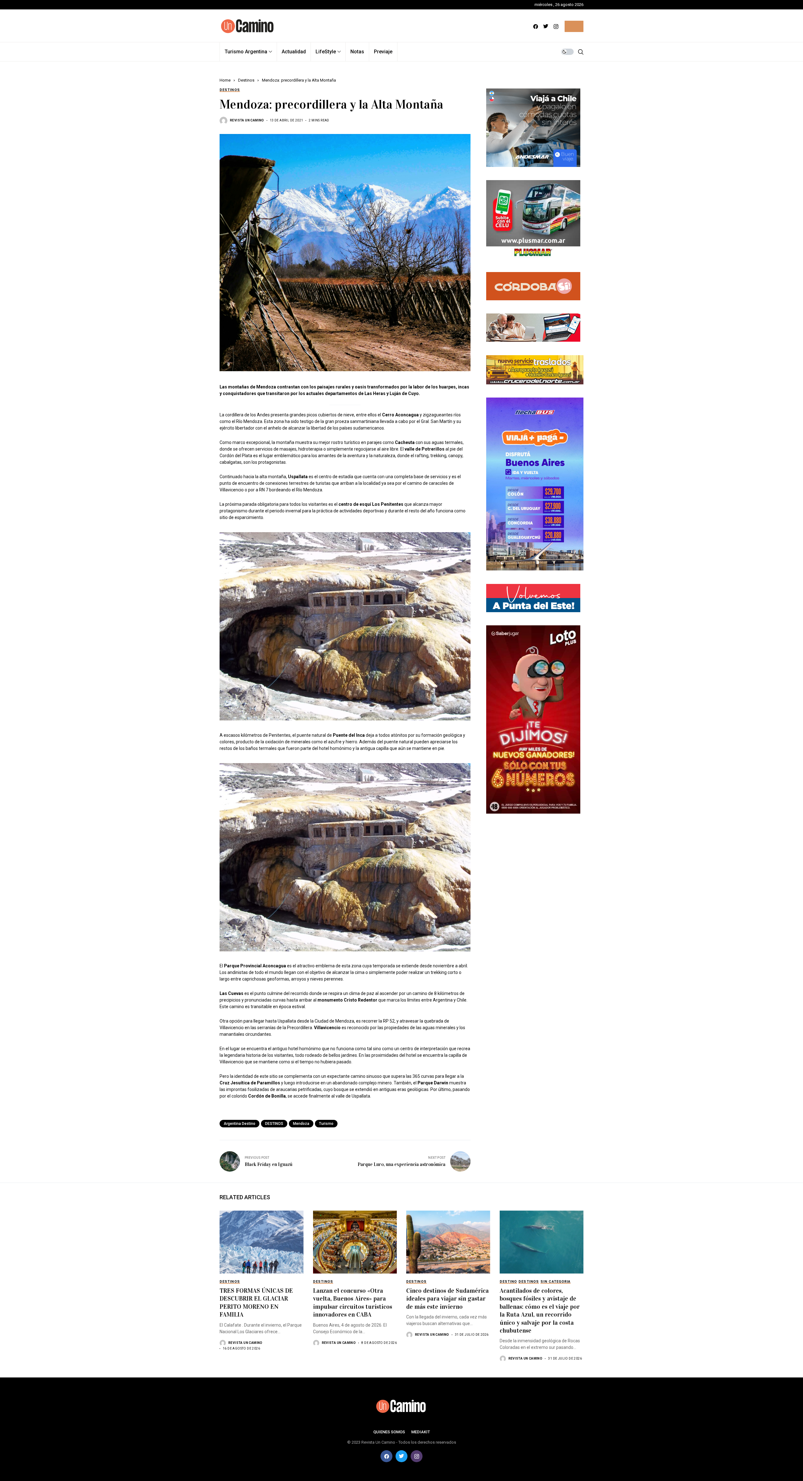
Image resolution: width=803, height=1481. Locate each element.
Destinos (246, 80)
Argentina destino (239, 1123)
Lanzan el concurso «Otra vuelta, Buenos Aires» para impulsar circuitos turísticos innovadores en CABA (352, 1302)
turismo (326, 1123)
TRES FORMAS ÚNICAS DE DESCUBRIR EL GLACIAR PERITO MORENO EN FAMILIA (256, 1302)
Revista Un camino (247, 120)
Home (225, 80)
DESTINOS (274, 1123)
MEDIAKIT (420, 1432)
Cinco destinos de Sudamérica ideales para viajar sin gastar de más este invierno (447, 1298)
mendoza (301, 1123)
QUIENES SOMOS (389, 1432)
